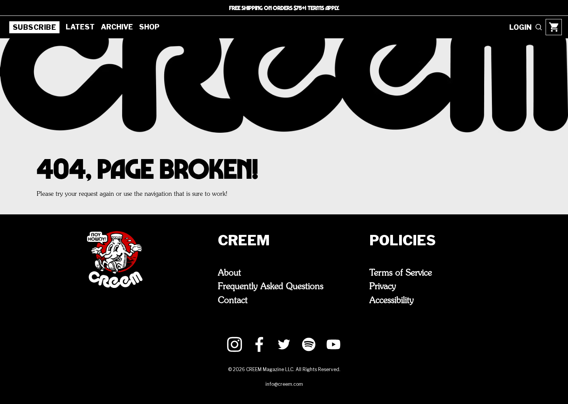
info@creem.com (284, 384)
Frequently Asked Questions (270, 286)
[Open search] (538, 27)
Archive (117, 27)
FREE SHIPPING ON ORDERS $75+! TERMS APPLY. (284, 8)
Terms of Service (400, 273)
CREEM (244, 240)
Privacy (382, 286)
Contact (233, 300)
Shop (149, 27)
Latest (80, 27)
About (229, 273)
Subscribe (34, 27)
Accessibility (391, 300)
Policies (402, 240)
